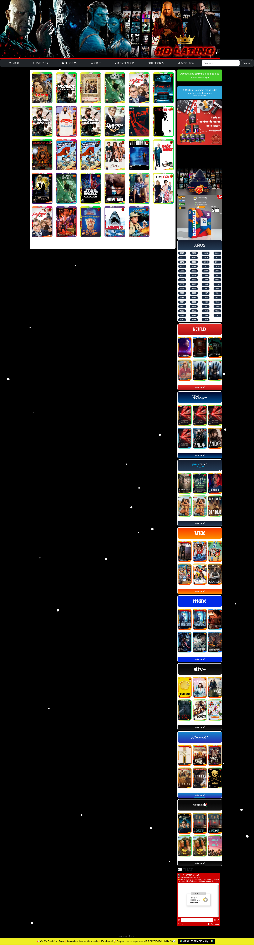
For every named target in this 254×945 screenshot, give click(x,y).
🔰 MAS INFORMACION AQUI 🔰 (196, 941)
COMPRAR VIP (125, 63)
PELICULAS (70, 63)
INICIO (15, 63)
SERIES (97, 63)
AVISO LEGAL (187, 63)
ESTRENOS (41, 63)
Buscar (246, 63)
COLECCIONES (156, 63)
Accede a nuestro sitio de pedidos (199, 75)
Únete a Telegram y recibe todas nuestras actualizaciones (201, 93)
